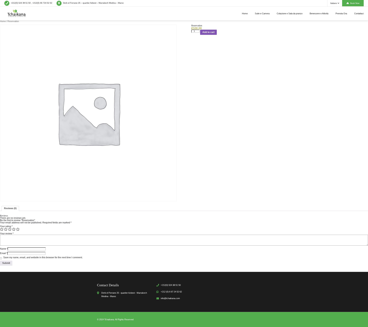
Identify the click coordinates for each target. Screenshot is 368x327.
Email (3, 253)
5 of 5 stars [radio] (18, 229)
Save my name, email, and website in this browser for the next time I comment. (43, 257)
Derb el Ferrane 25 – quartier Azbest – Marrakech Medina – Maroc (93, 3)
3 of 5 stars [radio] (10, 229)
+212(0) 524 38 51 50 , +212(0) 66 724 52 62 (31, 3)
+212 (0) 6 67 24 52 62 (171, 291)
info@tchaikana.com (170, 298)
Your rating (6, 226)
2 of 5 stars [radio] (5, 229)
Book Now (354, 3)
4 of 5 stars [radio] (14, 229)
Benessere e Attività (319, 13)
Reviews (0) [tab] (10, 208)
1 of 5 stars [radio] (1, 229)
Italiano (333, 3)
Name (4, 249)
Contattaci (359, 13)
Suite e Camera (262, 13)
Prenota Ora (341, 13)
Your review (7, 233)
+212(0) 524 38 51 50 (171, 285)
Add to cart (208, 32)
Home (245, 13)
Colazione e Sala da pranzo (289, 13)
